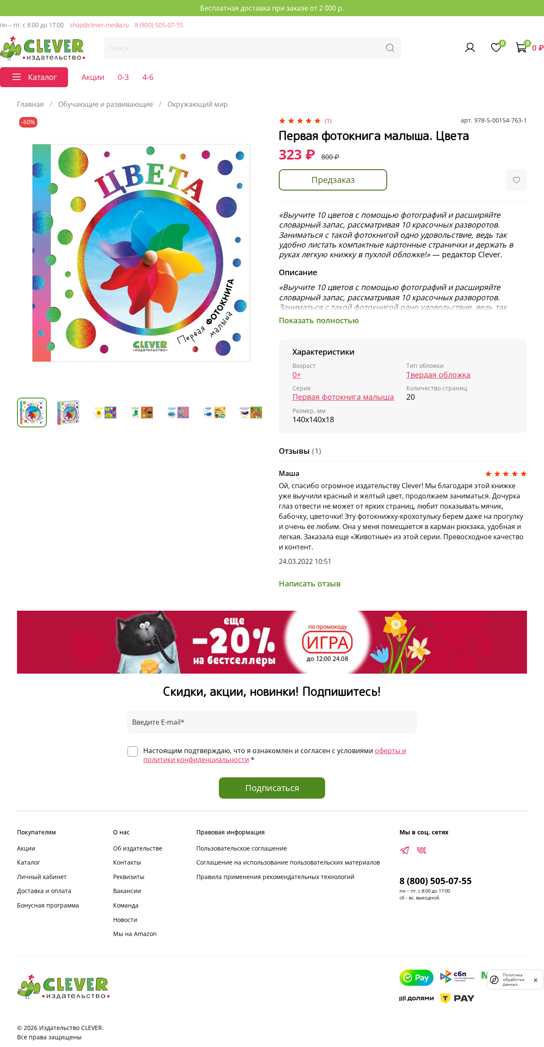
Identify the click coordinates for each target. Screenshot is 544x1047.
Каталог (28, 862)
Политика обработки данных (513, 980)
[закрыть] (535, 979)
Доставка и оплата (44, 891)
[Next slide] (251, 253)
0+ (296, 375)
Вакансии (127, 891)
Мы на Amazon (135, 934)
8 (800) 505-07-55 (159, 25)
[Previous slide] (30, 253)
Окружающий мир (197, 104)
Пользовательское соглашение (241, 848)
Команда (126, 905)
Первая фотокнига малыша (343, 397)
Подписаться (272, 788)
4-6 (147, 77)
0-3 (123, 77)
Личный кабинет (42, 877)
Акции (93, 77)
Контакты (127, 862)
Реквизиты (128, 877)
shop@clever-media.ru (99, 25)
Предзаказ (333, 179)
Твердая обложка (438, 375)
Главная (30, 104)
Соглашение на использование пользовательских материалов (288, 862)
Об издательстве (137, 848)
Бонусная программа (48, 905)
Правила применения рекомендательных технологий (275, 877)
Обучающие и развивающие (105, 104)
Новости (125, 920)
